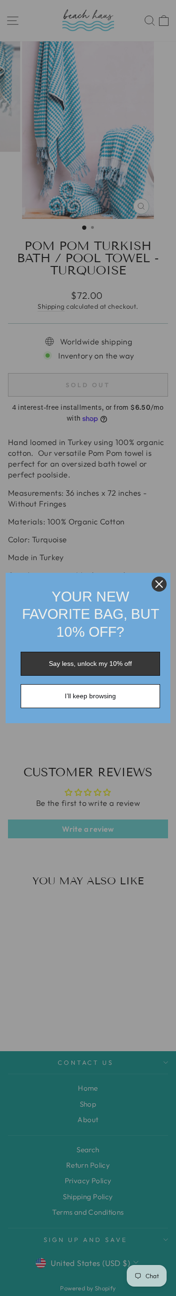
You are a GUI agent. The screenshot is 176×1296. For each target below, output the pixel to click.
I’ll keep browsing (90, 696)
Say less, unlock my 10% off (90, 663)
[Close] (159, 584)
